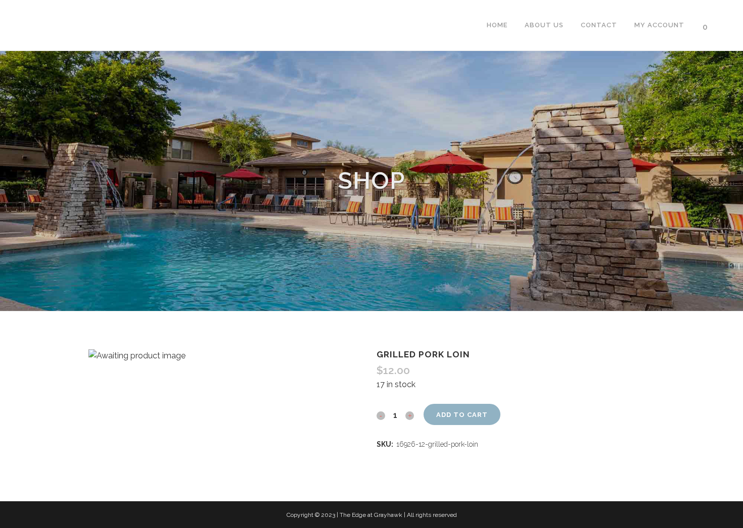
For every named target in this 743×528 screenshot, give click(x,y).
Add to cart (462, 414)
